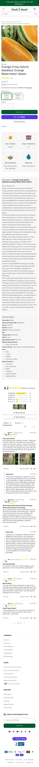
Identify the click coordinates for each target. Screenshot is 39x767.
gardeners (19, 266)
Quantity (3, 102)
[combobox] (19, 14)
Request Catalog (9, 704)
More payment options (19, 121)
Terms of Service (20, 762)
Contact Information (29, 759)
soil (3, 234)
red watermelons (14, 242)
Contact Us (7, 643)
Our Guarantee (8, 650)
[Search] (36, 14)
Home (2, 21)
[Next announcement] (36, 3)
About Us (6, 640)
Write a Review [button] (20, 412)
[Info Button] (7, 82)
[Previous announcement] (3, 3)
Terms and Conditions (10, 677)
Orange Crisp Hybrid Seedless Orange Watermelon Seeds (15, 23)
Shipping (3, 84)
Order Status (7, 694)
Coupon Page (8, 707)
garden (4, 213)
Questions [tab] (18, 423)
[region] (19, 3)
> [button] (24, 623)
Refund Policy (11, 762)
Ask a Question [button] (20, 417)
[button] (4, 9)
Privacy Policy (18, 759)
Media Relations (8, 646)
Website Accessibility (10, 680)
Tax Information (8, 674)
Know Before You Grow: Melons (25, 280)
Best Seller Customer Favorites (13, 21)
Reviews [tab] (6, 423)
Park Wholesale (8, 656)
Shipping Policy (29, 762)
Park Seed (11, 759)
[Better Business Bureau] (19, 744)
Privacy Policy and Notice (11, 670)
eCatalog (6, 701)
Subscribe (19, 725)
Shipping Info (8, 653)
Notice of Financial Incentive (12, 667)
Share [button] (5, 126)
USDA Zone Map (8, 697)
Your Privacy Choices (13, 684)
